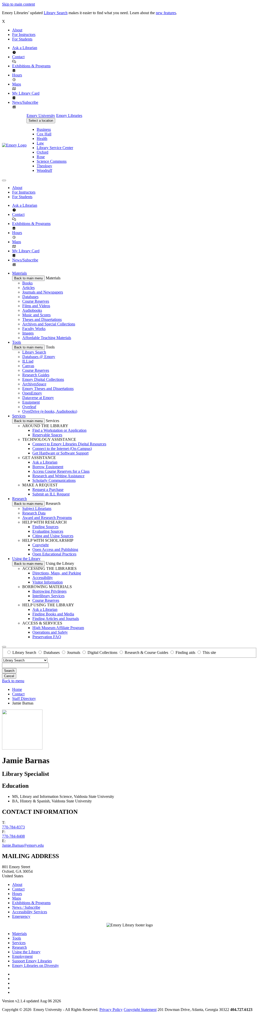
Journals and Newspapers (42, 292)
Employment (22, 956)
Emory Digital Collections (43, 379)
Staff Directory (24, 698)
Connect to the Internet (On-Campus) (62, 448)
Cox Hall (44, 134)
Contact (18, 57)
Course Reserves (35, 301)
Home (17, 689)
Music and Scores (36, 315)
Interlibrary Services (48, 596)
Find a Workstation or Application (59, 430)
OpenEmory (32, 393)
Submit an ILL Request (51, 494)
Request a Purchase (47, 489)
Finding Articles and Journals (55, 618)
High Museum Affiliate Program (58, 628)
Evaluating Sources (47, 531)
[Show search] (4, 647)
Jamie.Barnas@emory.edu (23, 845)
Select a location (41, 120)
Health (42, 138)
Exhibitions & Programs (31, 66)
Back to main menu (28, 278)
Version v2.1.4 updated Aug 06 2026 (31, 1001)
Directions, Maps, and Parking (56, 573)
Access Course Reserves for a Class (61, 471)
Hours (17, 75)
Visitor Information (47, 582)
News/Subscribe (25, 102)
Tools (16, 342)
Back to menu (13, 681)
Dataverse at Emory (38, 398)
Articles (28, 287)
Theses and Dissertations (42, 319)
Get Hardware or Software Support (60, 453)
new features (166, 13)
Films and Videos (36, 306)
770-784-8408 (13, 836)
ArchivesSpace (34, 384)
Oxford (42, 152)
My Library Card (25, 93)
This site (209, 652)
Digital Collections (102, 652)
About (17, 30)
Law (40, 143)
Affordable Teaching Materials (46, 338)
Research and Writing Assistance (58, 476)
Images (28, 333)
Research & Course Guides (146, 652)
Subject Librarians (36, 508)
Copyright (40, 545)
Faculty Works (34, 328)
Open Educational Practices (54, 554)
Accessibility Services (29, 912)
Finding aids (185, 652)
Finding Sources (45, 527)
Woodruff (44, 170)
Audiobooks (32, 310)
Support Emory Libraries (32, 961)
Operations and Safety (50, 632)
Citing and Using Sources (52, 536)
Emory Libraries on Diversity (35, 965)
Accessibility (42, 577)
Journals (73, 652)
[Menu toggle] (4, 180)
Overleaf (29, 407)
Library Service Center (55, 148)
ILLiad (27, 361)
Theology (44, 166)
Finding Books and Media (53, 614)
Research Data (34, 513)
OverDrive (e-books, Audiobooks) (49, 411)
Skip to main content (18, 4)
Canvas (28, 366)
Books (27, 283)
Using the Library (26, 558)
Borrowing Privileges (49, 591)
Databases (30, 297)
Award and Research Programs (47, 517)
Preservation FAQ (46, 637)
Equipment (31, 402)
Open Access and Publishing (55, 549)
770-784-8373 (13, 827)
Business (44, 129)
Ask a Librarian (24, 48)
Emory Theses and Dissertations (48, 388)
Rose (41, 157)
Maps (16, 84)
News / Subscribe (26, 907)
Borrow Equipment (47, 467)
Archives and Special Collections (48, 324)
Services (19, 416)
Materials (19, 273)
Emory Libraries (69, 115)
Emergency (21, 916)
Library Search (56, 13)
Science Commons (52, 161)
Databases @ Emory (38, 357)
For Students (22, 39)
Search (9, 671)
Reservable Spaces (47, 435)
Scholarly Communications (54, 480)
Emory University (41, 115)
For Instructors (23, 34)
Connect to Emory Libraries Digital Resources (69, 444)
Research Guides (35, 375)
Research (19, 498)
